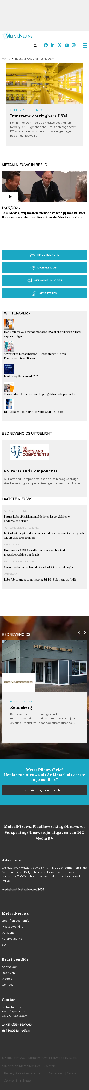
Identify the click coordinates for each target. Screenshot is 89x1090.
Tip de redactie (48, 254)
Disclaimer (55, 1073)
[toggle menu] (83, 45)
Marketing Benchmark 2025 (21, 376)
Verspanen (11, 544)
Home (6, 58)
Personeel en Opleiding (21, 527)
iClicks (73, 1058)
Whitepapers (17, 313)
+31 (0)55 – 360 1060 (19, 1024)
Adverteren (48, 293)
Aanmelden (10, 966)
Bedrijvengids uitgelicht (27, 433)
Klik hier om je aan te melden (44, 790)
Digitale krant (48, 267)
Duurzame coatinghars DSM (38, 115)
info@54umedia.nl (18, 1030)
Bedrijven (8, 972)
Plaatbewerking (12, 926)
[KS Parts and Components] (30, 466)
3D (4, 944)
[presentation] (78, 632)
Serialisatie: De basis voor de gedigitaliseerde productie (40, 394)
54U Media (20, 707)
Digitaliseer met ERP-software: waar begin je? (33, 412)
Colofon (49, 1066)
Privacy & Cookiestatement (24, 1073)
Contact (7, 984)
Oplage (15, 701)
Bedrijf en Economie (19, 561)
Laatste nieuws (17, 499)
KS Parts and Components (31, 470)
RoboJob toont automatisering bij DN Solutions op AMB (40, 579)
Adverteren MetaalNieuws (21, 1066)
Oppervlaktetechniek (26, 109)
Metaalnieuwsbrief (48, 280)
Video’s (7, 978)
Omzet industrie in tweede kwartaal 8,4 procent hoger (38, 567)
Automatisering (15, 510)
